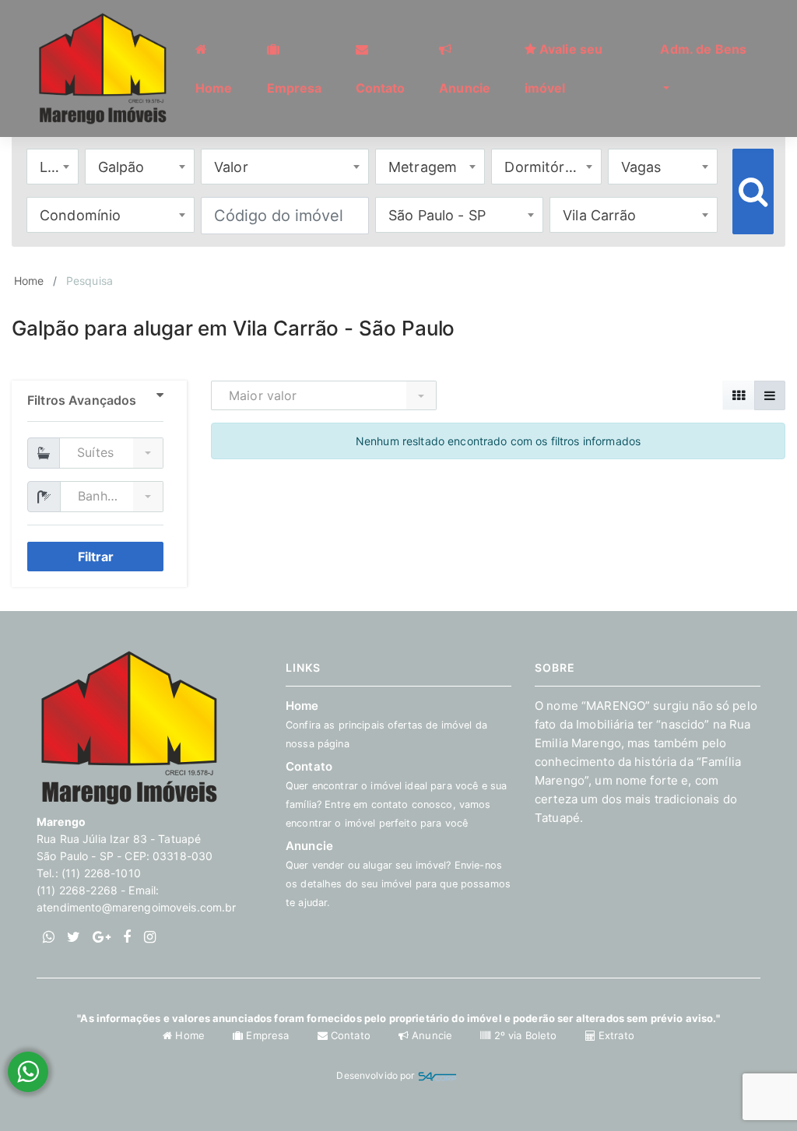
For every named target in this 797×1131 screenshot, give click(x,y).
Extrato (614, 1035)
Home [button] (214, 88)
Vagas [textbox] (641, 167)
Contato (351, 1035)
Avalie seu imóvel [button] (564, 68)
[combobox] (52, 166)
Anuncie (432, 1035)
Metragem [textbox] (422, 167)
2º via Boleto (525, 1035)
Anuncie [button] (464, 88)
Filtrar (96, 556)
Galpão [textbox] (121, 167)
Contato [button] (381, 88)
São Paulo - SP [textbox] (437, 215)
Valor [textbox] (231, 167)
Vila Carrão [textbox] (600, 215)
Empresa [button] (294, 88)
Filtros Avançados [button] (81, 400)
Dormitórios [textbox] (544, 167)
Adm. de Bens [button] (703, 49)
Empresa (267, 1035)
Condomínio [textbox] (80, 215)
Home (29, 280)
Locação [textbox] (59, 167)
